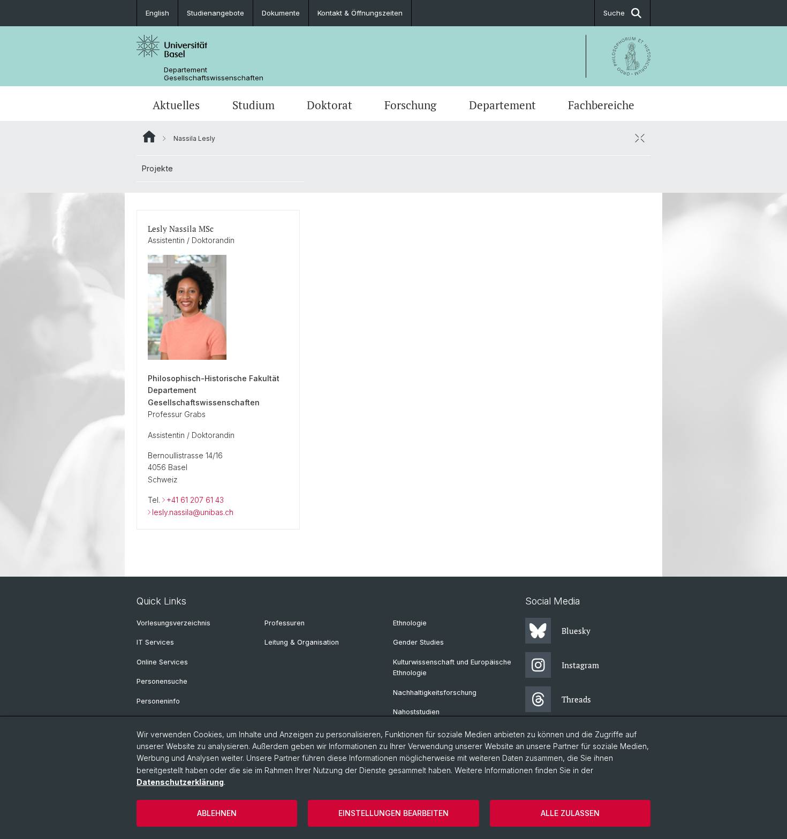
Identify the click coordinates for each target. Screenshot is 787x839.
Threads (576, 699)
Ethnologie (410, 623)
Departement (502, 104)
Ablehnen (217, 813)
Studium (253, 104)
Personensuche (162, 681)
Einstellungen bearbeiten (393, 813)
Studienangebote (215, 13)
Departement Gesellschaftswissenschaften (213, 74)
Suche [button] (614, 13)
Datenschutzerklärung (180, 782)
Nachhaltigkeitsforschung (434, 693)
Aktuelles (176, 104)
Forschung (410, 104)
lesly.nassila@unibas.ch (192, 512)
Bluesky (576, 630)
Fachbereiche (601, 104)
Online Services (162, 662)
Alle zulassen (570, 813)
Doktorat (329, 104)
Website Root (149, 136)
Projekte (157, 168)
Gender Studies (418, 642)
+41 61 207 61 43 (195, 499)
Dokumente (281, 13)
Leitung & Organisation (301, 642)
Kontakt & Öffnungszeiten (360, 13)
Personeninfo (158, 701)
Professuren (284, 623)
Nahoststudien (416, 712)
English (157, 13)
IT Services (155, 642)
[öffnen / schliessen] (639, 138)
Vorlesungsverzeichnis (173, 623)
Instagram (580, 665)
